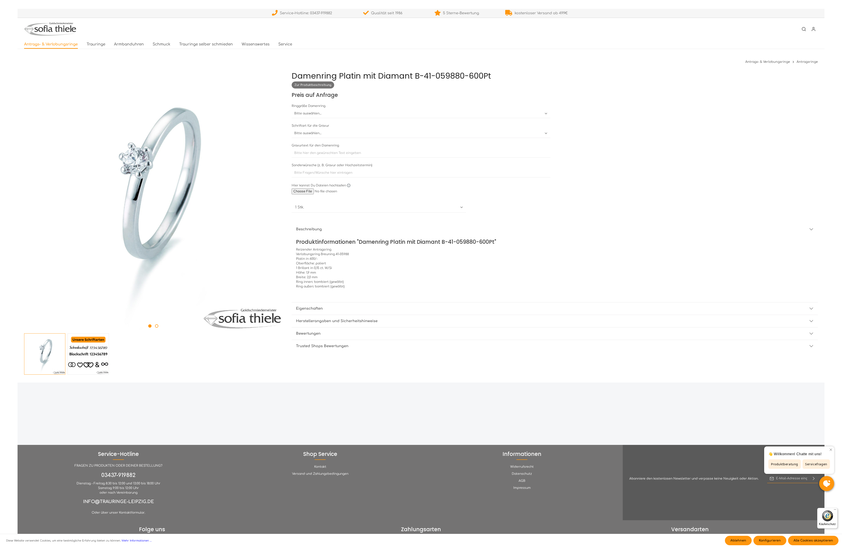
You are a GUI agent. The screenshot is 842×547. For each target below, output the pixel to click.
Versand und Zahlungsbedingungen (320, 473)
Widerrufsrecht (522, 466)
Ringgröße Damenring (308, 106)
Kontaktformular (131, 512)
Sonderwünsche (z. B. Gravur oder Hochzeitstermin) (332, 165)
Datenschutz (522, 473)
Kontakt (320, 466)
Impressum (522, 487)
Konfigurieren (770, 540)
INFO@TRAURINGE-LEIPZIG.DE (118, 501)
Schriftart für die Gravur (310, 125)
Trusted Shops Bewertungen (322, 346)
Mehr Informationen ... (137, 540)
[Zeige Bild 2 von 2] (156, 326)
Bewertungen (308, 334)
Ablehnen (738, 540)
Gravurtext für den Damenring (315, 145)
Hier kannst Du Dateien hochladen (319, 185)
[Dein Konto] (813, 29)
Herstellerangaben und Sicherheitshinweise (337, 321)
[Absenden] (814, 478)
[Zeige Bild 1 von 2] (150, 326)
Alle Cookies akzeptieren (813, 540)
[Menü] (835, 510)
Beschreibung (309, 229)
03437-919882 (118, 475)
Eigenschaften (309, 309)
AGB (522, 480)
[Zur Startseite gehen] (50, 29)
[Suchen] (803, 29)
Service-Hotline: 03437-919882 (305, 13)
